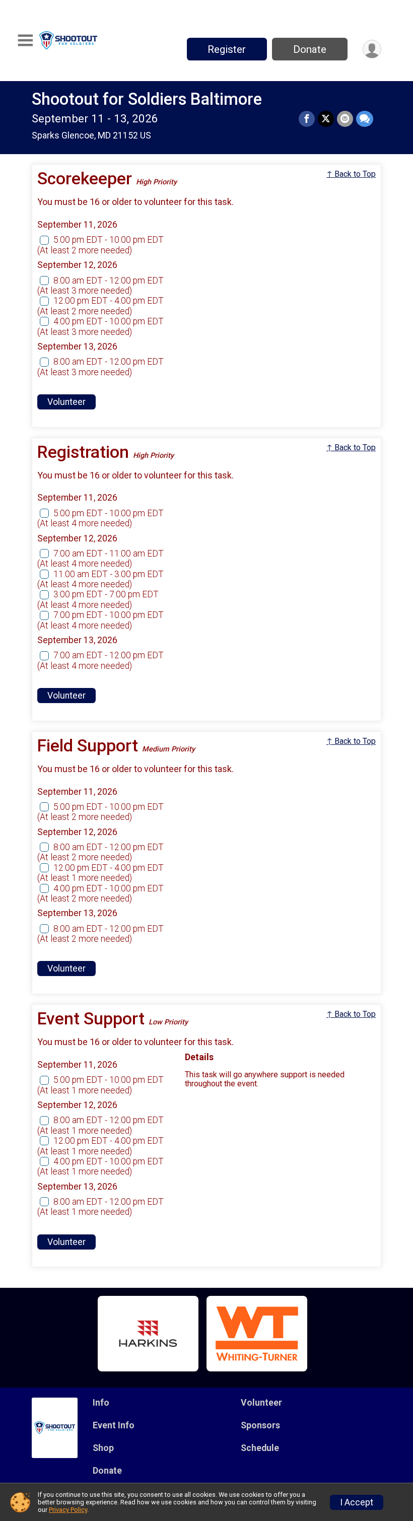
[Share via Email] (345, 119)
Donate (309, 49)
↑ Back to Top (351, 174)
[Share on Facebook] (307, 119)
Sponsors (260, 1425)
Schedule (260, 1448)
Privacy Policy (68, 1509)
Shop (103, 1448)
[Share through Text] (364, 119)
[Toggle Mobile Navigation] (25, 40)
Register (227, 49)
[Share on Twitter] (326, 119)
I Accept (356, 1502)
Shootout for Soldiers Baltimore (147, 99)
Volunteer (66, 402)
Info (101, 1403)
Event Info (113, 1425)
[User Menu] (372, 49)
